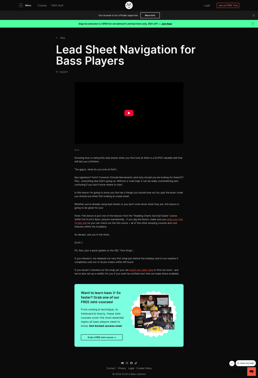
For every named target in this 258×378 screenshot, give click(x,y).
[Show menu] (21, 5)
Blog (62, 37)
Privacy (122, 368)
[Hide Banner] (252, 24)
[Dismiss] (253, 15)
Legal (131, 368)
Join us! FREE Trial (228, 5)
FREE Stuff (57, 5)
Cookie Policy (144, 368)
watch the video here (141, 270)
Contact (111, 368)
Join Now (166, 23)
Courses (42, 5)
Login (207, 5)
